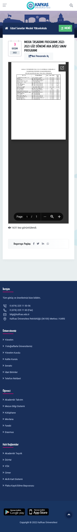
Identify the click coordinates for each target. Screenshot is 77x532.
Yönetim (9, 339)
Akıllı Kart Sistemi (14, 479)
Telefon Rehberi (13, 378)
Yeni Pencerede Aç (40, 56)
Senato (8, 365)
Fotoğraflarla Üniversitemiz (18, 346)
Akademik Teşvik (13, 453)
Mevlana (9, 419)
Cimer (8, 472)
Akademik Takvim (14, 399)
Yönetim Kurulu (12, 352)
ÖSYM (8, 460)
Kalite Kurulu (11, 359)
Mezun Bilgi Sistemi (15, 406)
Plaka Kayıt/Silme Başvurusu (19, 485)
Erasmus (9, 432)
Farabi (8, 425)
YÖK (7, 466)
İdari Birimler (11, 372)
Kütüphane (10, 412)
